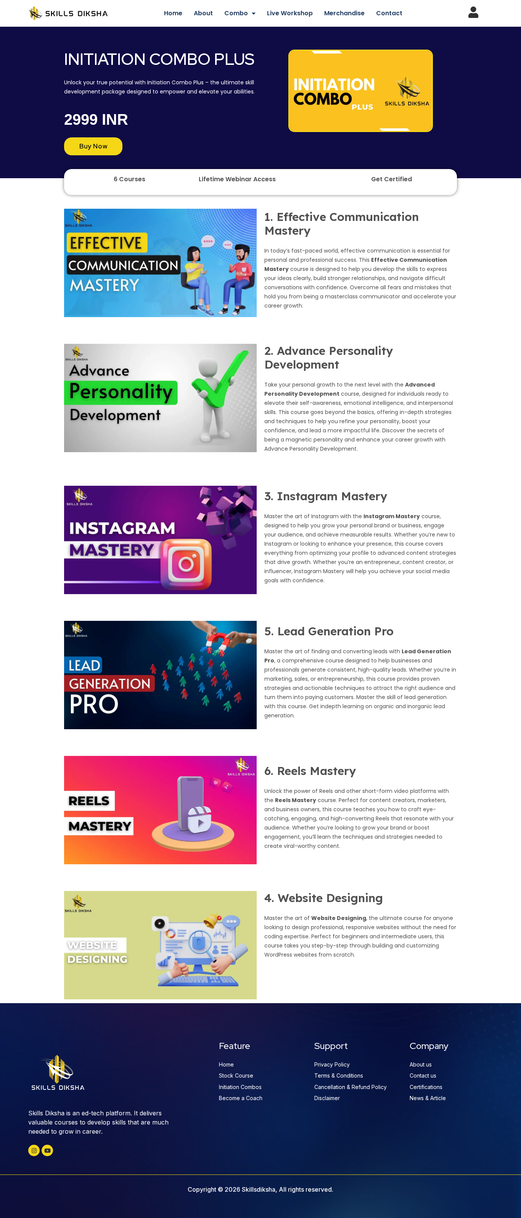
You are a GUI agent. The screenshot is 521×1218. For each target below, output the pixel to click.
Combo (236, 13)
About (203, 13)
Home (173, 13)
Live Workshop (290, 13)
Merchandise (344, 13)
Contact (389, 13)
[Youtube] (47, 1150)
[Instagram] (34, 1150)
